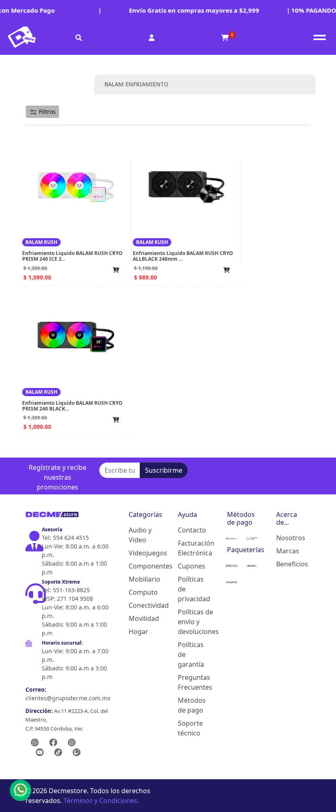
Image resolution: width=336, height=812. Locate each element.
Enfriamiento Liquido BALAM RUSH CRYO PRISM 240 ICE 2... (72, 256)
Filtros (46, 111)
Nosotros (287, 537)
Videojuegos (140, 552)
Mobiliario (140, 579)
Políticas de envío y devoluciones (189, 621)
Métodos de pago (189, 705)
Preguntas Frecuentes (189, 682)
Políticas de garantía (189, 654)
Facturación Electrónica (189, 548)
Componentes (140, 566)
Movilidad (140, 618)
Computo (140, 592)
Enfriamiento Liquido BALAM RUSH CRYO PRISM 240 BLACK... (72, 405)
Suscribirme (163, 470)
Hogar (138, 631)
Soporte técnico (189, 728)
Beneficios (287, 563)
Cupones (189, 566)
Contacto (189, 530)
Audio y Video (140, 535)
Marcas (287, 550)
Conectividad (140, 605)
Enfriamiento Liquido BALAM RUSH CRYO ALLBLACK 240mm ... (183, 256)
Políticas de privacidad (189, 589)
